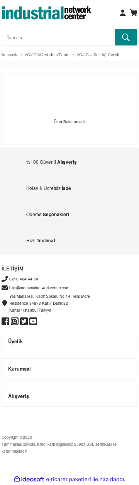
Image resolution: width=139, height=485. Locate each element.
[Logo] (47, 12)
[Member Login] (123, 13)
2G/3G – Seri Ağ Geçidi (98, 54)
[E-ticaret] (68, 479)
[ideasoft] (29, 479)
